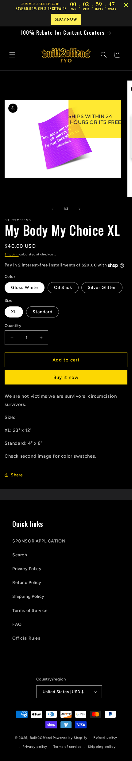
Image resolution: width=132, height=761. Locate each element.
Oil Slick (63, 287)
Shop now (66, 19)
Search (19, 555)
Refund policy (105, 737)
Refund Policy (26, 582)
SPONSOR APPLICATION (38, 541)
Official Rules (26, 638)
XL (14, 311)
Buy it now (66, 377)
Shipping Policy (28, 596)
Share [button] (17, 475)
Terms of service (67, 747)
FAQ (17, 624)
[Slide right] (79, 208)
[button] (12, 54)
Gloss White (24, 287)
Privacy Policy (26, 568)
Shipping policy (102, 747)
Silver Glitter (102, 287)
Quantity (13, 325)
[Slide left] (52, 208)
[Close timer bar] (125, 4)
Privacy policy (34, 747)
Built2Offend (41, 737)
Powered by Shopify (70, 737)
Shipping (12, 254)
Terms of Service (30, 610)
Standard (42, 311)
